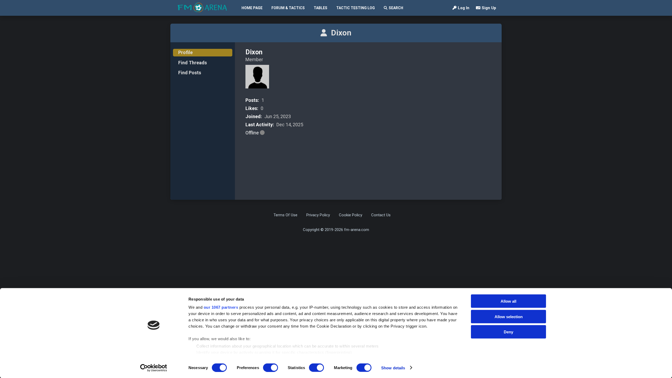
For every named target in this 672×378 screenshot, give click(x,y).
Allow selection (509, 316)
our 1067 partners (221, 307)
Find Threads (192, 62)
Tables (320, 8)
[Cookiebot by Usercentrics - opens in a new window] (154, 368)
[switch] (270, 367)
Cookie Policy (350, 215)
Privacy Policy (318, 215)
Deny (508, 332)
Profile (185, 52)
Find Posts (189, 72)
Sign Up (489, 8)
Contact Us (381, 215)
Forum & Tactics (288, 8)
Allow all (508, 301)
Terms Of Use (285, 215)
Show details (393, 367)
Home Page (252, 8)
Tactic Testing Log (355, 8)
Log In (463, 8)
